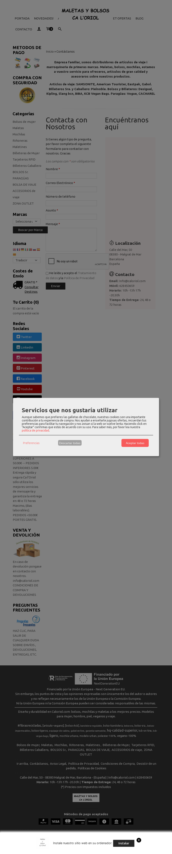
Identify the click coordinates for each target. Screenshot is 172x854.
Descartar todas (69, 442)
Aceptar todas (135, 442)
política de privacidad (35, 430)
